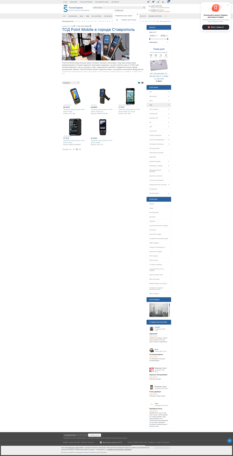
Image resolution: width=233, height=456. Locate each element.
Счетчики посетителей (156, 180)
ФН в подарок (153, 256)
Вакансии (73, 2)
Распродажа (153, 189)
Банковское (72, 16)
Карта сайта (143, 442)
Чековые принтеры (155, 16)
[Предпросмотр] (75, 96)
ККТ (64, 16)
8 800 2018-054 (156, 6)
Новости (130, 442)
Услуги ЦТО (142, 16)
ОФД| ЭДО (152, 157)
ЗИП (150, 126)
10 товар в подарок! (155, 264)
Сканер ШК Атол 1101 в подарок (156, 269)
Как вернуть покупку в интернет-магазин (156, 288)
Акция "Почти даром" (163, 442)
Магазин (136, 442)
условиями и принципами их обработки (119, 449)
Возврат (151, 204)
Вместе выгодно (154, 279)
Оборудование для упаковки (155, 170)
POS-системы (96, 16)
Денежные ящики (154, 161)
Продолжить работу (162, 448)
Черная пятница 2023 (156, 274)
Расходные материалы (156, 144)
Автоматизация (154, 193)
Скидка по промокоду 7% (157, 247)
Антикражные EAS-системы (158, 184)
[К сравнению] (82, 87)
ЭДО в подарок (154, 293)
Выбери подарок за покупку (158, 283)
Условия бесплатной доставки (158, 238)
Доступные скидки (155, 234)
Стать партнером (86, 2)
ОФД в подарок (154, 243)
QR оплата (115, 2)
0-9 (154, 21)
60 (80, 149)
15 (74, 149)
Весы (81, 16)
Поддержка (151, 442)
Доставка (152, 217)
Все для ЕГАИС (154, 212)
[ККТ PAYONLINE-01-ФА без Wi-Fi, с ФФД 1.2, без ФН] (159, 65)
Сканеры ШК (108, 16)
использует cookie (73, 447)
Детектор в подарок (155, 251)
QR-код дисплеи (154, 148)
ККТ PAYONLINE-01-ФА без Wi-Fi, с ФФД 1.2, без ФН (158, 76)
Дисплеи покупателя (155, 176)
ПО (150, 122)
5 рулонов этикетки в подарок (158, 225)
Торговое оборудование (156, 139)
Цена (152, 32)
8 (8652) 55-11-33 (157, 10)
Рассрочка (152, 230)
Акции (151, 208)
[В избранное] (85, 87)
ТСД (87, 16)
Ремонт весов (153, 260)
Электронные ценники (156, 152)
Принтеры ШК (153, 118)
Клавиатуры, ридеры (156, 165)
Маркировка (153, 42)
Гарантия (152, 221)
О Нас (65, 2)
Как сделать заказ (102, 2)
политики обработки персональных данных (113, 438)
